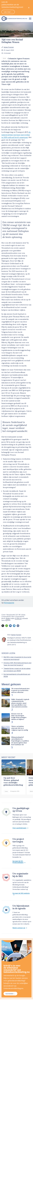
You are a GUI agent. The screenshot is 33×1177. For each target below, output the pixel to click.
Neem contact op (18, 928)
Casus (6, 791)
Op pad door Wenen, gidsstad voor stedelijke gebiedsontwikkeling (13, 781)
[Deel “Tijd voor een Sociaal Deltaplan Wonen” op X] (2, 625)
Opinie (4, 58)
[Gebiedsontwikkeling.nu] (13, 18)
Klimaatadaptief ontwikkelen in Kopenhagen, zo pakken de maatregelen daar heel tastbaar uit (20, 741)
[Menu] (30, 18)
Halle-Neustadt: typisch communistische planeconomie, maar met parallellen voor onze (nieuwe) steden (20, 703)
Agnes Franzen (9, 47)
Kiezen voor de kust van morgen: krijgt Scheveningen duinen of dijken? (18, 716)
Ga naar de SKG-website (21, 893)
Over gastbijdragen (19, 828)
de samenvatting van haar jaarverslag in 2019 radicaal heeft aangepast (16, 134)
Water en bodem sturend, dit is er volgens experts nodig (19, 728)
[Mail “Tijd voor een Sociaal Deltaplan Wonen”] (18, 625)
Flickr (8, 618)
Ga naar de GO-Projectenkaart (17, 861)
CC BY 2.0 (18, 618)
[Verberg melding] (28, 7)
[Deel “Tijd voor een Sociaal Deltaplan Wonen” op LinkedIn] (14, 625)
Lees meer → (8, 12)
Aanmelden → (10, 994)
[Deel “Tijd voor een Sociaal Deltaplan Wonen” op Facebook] (10, 625)
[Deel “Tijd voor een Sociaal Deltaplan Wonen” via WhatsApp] (6, 625)
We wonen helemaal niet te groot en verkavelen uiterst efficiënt (20, 690)
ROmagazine (9, 603)
